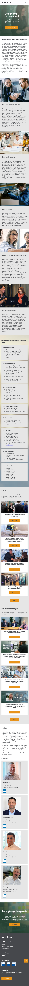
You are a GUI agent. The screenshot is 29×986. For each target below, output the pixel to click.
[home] (6, 2)
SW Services (9, 445)
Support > (3, 944)
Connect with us (11, 27)
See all (14, 600)
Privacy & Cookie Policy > (7, 946)
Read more (14, 520)
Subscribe (7, 978)
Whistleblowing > (5, 948)
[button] (26, 961)
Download (14, 924)
